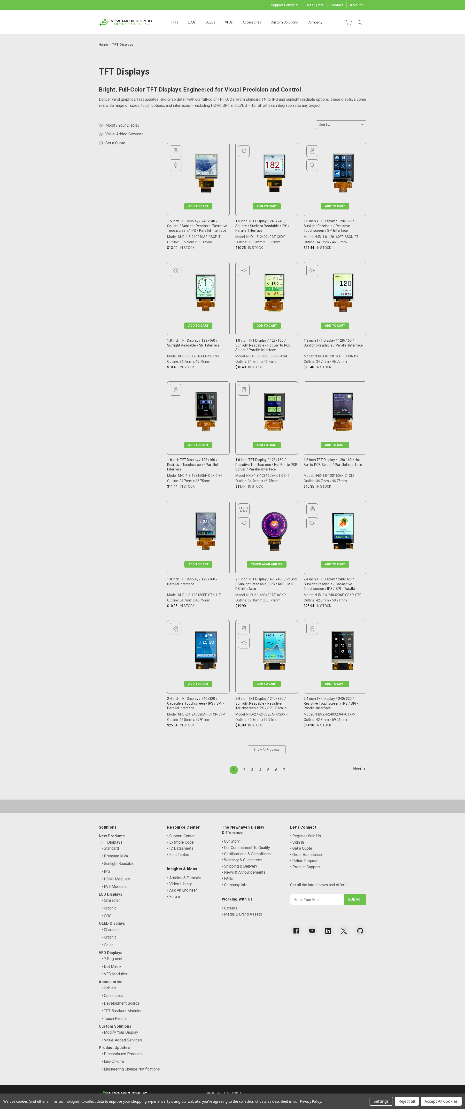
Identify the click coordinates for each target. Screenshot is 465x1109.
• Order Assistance (306, 854)
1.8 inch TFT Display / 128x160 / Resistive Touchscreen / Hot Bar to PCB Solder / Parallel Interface (266, 464)
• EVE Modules (114, 886)
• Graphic (109, 908)
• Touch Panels (114, 1018)
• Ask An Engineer (182, 890)
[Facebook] (296, 931)
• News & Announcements (243, 872)
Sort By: (324, 124)
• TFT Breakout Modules (122, 1011)
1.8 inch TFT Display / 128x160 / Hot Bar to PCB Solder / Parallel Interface (333, 462)
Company (315, 22)
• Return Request (304, 860)
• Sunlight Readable (118, 863)
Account (356, 5)
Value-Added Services (124, 134)
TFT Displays (111, 842)
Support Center (283, 5)
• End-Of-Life (113, 1061)
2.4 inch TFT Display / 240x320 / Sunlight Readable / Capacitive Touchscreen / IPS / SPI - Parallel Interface (330, 584)
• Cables (109, 988)
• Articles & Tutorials (184, 878)
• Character (111, 900)
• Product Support (305, 867)
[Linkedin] (328, 931)
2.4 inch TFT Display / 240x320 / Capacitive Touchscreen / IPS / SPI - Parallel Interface (195, 703)
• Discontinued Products (122, 1054)
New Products (112, 836)
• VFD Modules (114, 974)
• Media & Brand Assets (242, 914)
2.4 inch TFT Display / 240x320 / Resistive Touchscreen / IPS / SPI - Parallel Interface (331, 703)
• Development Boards (121, 1003)
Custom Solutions (284, 22)
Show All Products (266, 749)
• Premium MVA (115, 856)
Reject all (407, 1101)
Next (357, 769)
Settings (381, 1101)
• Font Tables (178, 854)
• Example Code (180, 842)
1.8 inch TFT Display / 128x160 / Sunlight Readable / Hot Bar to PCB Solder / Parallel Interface (263, 345)
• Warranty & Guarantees (242, 860)
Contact (337, 5)
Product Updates (114, 1047)
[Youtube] (312, 931)
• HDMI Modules (116, 879)
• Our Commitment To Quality (246, 847)
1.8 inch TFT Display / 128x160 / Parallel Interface (192, 581)
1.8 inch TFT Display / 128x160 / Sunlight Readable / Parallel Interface (333, 343)
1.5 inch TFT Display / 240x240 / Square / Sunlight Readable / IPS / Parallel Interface (262, 225)
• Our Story (231, 841)
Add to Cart (198, 206)
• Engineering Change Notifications (131, 1069)
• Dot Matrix (112, 966)
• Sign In (297, 842)
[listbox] (349, 125)
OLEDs (210, 22)
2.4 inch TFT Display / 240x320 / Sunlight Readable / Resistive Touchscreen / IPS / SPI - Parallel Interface (261, 704)
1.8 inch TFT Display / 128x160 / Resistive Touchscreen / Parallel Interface (192, 464)
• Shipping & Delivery (239, 866)
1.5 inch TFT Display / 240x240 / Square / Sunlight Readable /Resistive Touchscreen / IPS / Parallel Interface (197, 225)
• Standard (110, 848)
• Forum (173, 896)
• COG (106, 916)
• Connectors (112, 995)
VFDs (229, 22)
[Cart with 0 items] (348, 22)
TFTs (174, 22)
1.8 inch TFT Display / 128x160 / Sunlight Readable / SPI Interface (193, 343)
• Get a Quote (301, 848)
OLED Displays (112, 923)
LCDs (192, 22)
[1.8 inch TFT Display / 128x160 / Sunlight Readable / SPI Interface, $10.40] (206, 294)
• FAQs (227, 878)
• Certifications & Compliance (246, 854)
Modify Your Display (122, 125)
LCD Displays (110, 894)
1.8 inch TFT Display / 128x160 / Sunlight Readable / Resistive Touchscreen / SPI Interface (329, 225)
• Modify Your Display (120, 1032)
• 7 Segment (112, 958)
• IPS (106, 871)
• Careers (229, 908)
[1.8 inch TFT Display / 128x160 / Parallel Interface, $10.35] (206, 532)
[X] (344, 931)
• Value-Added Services (122, 1040)
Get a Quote (315, 5)
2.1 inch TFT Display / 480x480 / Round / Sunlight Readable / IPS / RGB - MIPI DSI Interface (266, 584)
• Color (107, 945)
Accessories (251, 22)
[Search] (359, 22)
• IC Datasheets (180, 848)
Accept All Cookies (441, 1101)
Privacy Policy (310, 1101)
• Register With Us (305, 836)
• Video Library (179, 884)
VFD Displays (110, 952)
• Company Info (235, 885)
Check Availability (267, 564)
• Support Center (181, 836)
